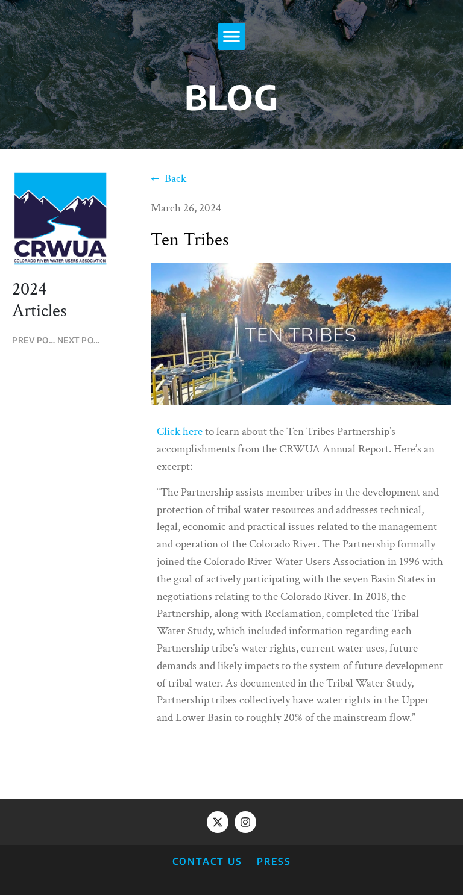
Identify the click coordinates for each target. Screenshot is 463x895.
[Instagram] (245, 822)
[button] (231, 36)
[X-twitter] (217, 822)
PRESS (274, 861)
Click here (180, 431)
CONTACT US (207, 861)
